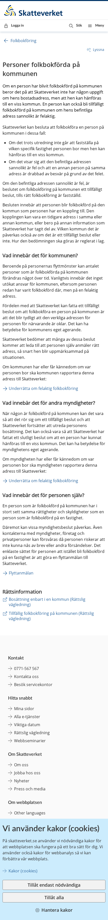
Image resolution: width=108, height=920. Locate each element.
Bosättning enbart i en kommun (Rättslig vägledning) (47, 602)
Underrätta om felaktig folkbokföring (43, 388)
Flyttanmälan (21, 573)
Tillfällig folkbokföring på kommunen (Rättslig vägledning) (51, 616)
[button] (75, 26)
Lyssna (98, 49)
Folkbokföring (23, 40)
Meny (99, 25)
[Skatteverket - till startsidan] (33, 10)
